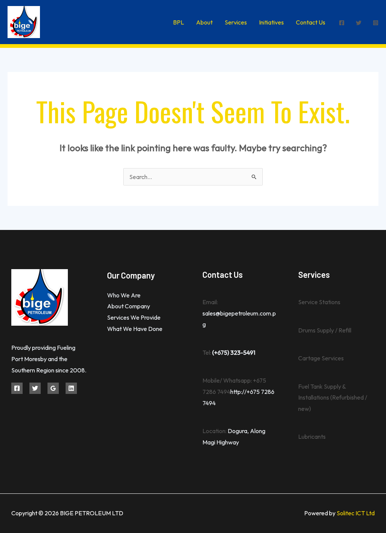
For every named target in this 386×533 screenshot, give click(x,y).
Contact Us (310, 22)
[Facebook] (342, 23)
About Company (128, 306)
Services (236, 22)
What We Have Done (134, 328)
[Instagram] (375, 23)
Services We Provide (134, 317)
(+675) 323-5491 (233, 352)
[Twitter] (358, 23)
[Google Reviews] (53, 388)
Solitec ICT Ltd (356, 513)
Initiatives (271, 22)
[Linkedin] (71, 388)
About (204, 22)
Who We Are (124, 295)
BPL (178, 22)
